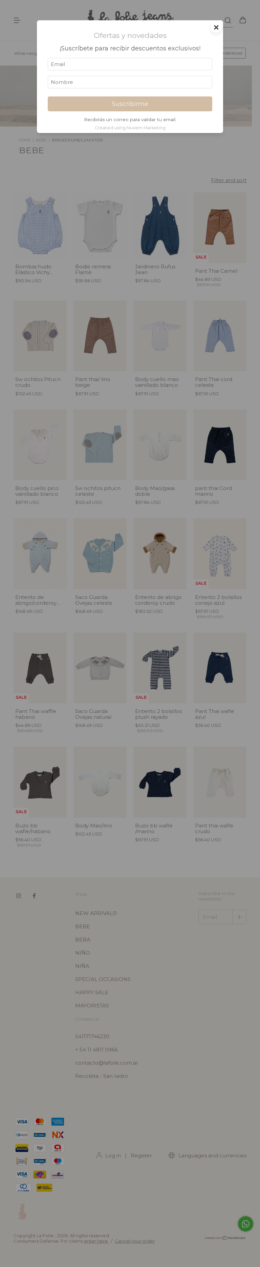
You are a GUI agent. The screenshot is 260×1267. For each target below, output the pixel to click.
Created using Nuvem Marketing (130, 127)
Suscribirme (130, 104)
